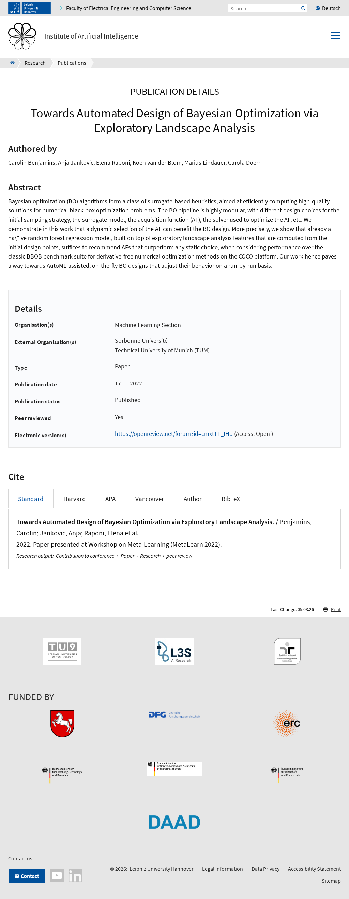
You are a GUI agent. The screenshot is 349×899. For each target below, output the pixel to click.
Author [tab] (193, 499)
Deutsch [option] (331, 7)
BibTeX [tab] (231, 499)
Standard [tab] (31, 499)
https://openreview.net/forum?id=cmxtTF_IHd (174, 434)
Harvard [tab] (74, 499)
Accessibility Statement (314, 868)
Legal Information (222, 868)
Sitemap (331, 880)
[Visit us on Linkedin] (75, 874)
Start (303, 8)
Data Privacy (265, 868)
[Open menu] (335, 37)
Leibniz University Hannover (162, 868)
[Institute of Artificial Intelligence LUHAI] (10, 63)
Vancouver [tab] (149, 499)
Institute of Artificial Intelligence (91, 36)
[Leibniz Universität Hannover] (29, 8)
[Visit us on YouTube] (57, 874)
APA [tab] (110, 499)
